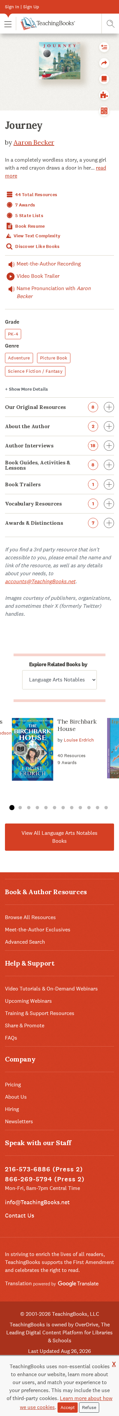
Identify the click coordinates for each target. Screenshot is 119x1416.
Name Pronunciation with (54, 292)
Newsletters (19, 1121)
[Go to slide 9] (80, 808)
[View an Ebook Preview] (104, 79)
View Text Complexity (36, 236)
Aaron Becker (34, 142)
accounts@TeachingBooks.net (40, 581)
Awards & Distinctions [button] (49, 522)
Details (26, 389)
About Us (16, 1096)
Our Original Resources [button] (50, 407)
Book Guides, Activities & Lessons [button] (50, 465)
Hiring (12, 1109)
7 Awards (24, 205)
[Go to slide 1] (11, 808)
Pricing (13, 1084)
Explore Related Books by (58, 664)
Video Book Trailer (38, 276)
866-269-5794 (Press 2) (45, 1179)
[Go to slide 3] (28, 808)
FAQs (11, 1037)
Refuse (89, 1407)
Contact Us (19, 1215)
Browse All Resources (30, 917)
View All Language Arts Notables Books (59, 836)
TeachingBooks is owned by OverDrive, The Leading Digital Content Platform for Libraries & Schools (59, 1332)
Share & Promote (24, 1025)
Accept (67, 1407)
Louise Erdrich (79, 740)
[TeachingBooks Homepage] (45, 23)
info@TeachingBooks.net (37, 1202)
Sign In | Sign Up (22, 7)
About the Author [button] (49, 426)
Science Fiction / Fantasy (35, 371)
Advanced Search (25, 941)
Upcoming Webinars (28, 1000)
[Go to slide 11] (97, 808)
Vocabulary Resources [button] (49, 503)
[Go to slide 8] (71, 808)
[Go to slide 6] (54, 808)
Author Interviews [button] (50, 445)
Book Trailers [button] (49, 484)
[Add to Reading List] (104, 47)
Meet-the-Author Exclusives (37, 929)
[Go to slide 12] (106, 808)
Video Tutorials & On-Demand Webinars (51, 988)
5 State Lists (28, 215)
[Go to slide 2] (20, 808)
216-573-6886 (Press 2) (44, 1169)
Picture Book (53, 358)
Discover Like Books (37, 246)
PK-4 (13, 334)
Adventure (19, 358)
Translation (19, 1283)
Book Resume (29, 226)
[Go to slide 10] (89, 808)
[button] (8, 24)
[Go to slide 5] (46, 808)
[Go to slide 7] (63, 808)
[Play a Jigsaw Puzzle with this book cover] (104, 95)
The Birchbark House (77, 725)
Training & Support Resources (39, 1013)
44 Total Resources (35, 195)
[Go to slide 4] (37, 808)
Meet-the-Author (49, 263)
